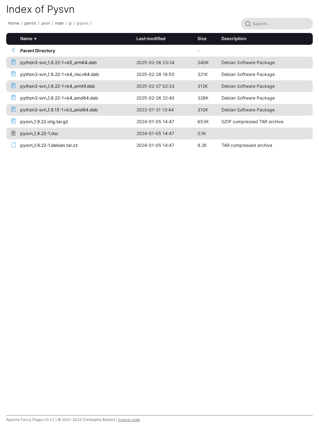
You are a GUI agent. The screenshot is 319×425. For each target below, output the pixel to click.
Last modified (150, 38)
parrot (30, 23)
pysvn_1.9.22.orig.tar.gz (44, 121)
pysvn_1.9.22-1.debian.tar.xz (49, 145)
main (59, 23)
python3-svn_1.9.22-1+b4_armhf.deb (57, 86)
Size (202, 38)
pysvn (82, 23)
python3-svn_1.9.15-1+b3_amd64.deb (59, 109)
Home (13, 23)
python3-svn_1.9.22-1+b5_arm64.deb (58, 62)
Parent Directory (37, 50)
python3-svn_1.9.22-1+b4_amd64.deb (59, 97)
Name (26, 38)
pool (45, 23)
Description (233, 38)
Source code (129, 419)
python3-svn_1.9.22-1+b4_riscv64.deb (59, 74)
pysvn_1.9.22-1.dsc (39, 133)
